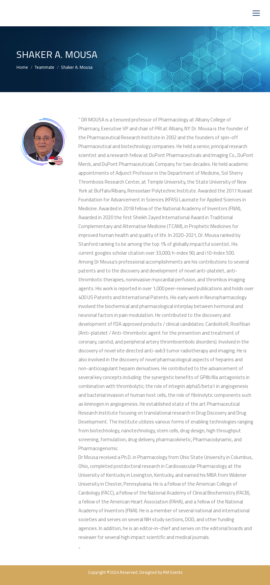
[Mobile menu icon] (256, 13)
